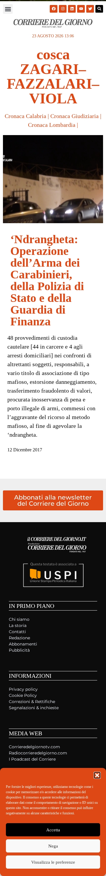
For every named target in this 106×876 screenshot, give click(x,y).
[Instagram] (63, 9)
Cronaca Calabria (25, 116)
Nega (53, 846)
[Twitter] (90, 9)
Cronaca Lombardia (51, 125)
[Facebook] (53, 9)
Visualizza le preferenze (53, 862)
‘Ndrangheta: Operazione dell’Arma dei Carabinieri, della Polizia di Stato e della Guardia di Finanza (47, 280)
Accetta (53, 830)
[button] (97, 775)
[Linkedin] (72, 9)
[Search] (99, 9)
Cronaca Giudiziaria (74, 116)
